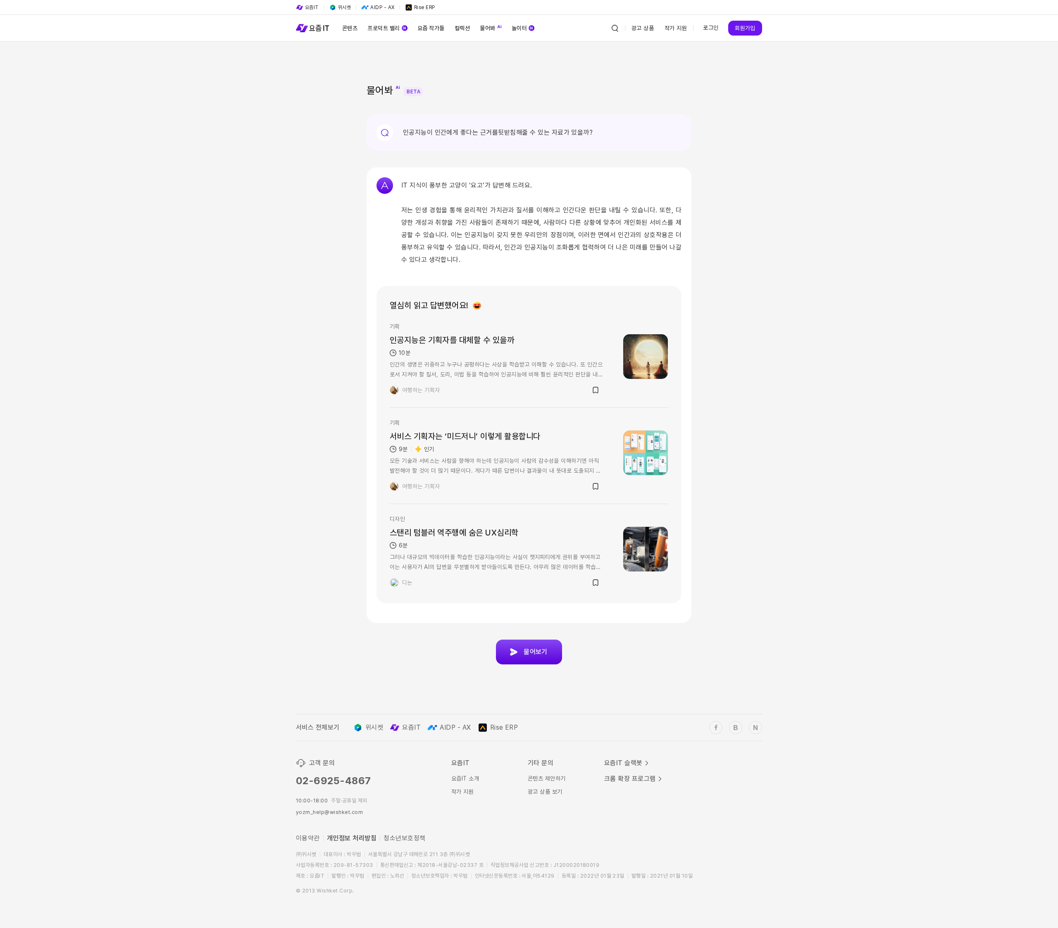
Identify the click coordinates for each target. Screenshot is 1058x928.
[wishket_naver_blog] (755, 727)
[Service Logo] (312, 28)
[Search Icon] (615, 28)
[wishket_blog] (735, 727)
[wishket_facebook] (715, 727)
